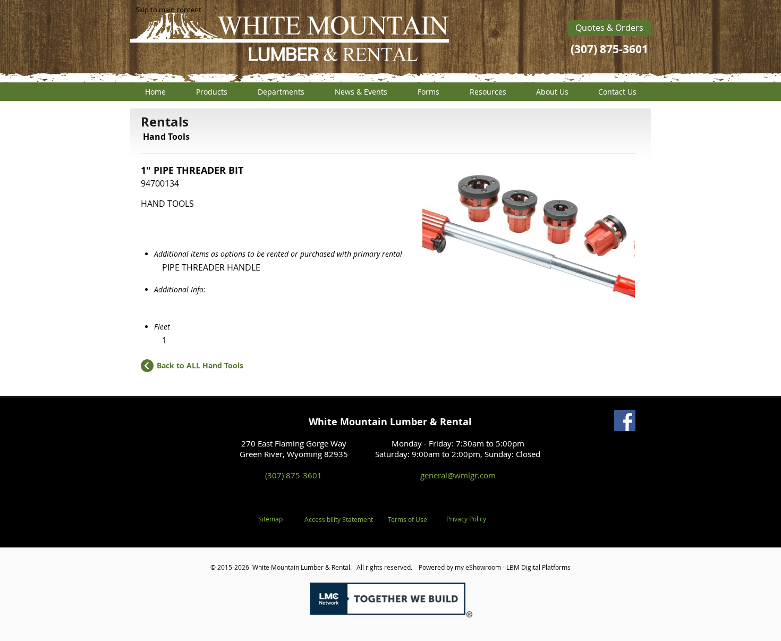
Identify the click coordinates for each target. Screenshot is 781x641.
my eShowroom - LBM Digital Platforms (513, 567)
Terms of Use (407, 519)
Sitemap (270, 519)
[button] (211, 91)
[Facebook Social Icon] (624, 420)
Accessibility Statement (338, 519)
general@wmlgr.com (458, 475)
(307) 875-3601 (293, 475)
